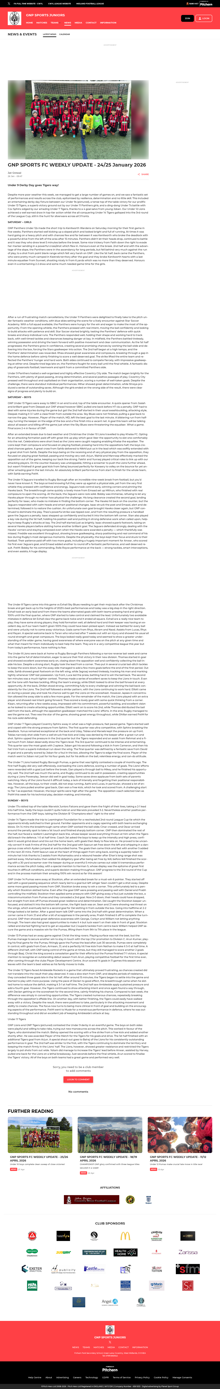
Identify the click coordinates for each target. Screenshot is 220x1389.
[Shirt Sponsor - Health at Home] (126, 1253)
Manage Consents (182, 1377)
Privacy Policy (142, 1377)
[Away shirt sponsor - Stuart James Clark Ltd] (188, 1286)
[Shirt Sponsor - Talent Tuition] (157, 1269)
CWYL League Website (59, 4)
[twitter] (9, 4)
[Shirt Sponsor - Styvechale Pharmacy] (157, 1253)
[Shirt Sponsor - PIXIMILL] (141, 1302)
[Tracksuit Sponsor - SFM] (188, 1269)
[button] (29, 23)
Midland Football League (90, 4)
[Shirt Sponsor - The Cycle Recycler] (126, 1286)
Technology (91, 1377)
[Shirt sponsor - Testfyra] (63, 1236)
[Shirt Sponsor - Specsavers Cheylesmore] (32, 1253)
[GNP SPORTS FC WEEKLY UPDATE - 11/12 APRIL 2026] (180, 1135)
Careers (77, 1377)
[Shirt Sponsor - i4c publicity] (63, 1269)
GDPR (105, 1377)
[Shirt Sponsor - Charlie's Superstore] (157, 1236)
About (48, 1377)
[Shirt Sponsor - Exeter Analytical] (32, 1269)
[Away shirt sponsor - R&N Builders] (126, 1269)
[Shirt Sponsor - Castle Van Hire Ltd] (94, 1269)
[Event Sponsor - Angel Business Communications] (110, 1302)
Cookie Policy (161, 1377)
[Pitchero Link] (206, 5)
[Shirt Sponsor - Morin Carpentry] (157, 1286)
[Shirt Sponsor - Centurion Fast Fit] (94, 1253)
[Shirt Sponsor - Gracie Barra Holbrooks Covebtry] (32, 1236)
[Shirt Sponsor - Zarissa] (188, 1253)
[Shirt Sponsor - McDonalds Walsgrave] (126, 1236)
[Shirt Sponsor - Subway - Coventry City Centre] (63, 1253)
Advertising (62, 1377)
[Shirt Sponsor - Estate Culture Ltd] (79, 1302)
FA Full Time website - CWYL (28, 4)
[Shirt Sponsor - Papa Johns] (32, 1286)
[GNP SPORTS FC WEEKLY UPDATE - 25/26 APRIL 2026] (40, 1135)
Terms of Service (122, 1377)
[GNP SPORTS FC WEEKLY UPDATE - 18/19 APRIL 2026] (110, 1135)
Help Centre (34, 1377)
